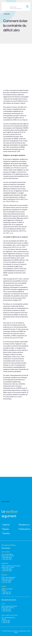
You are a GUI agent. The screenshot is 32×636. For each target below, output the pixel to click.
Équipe (6, 529)
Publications (24, 529)
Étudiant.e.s (24, 524)
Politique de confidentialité (19, 631)
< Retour (6, 14)
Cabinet (6, 524)
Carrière (6, 533)
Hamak (16, 632)
